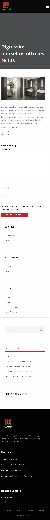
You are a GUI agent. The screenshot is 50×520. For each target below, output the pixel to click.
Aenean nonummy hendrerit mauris (19, 371)
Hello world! (10, 357)
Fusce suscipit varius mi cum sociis (19, 376)
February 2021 (11, 235)
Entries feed (10, 302)
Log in (8, 297)
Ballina (8, 510)
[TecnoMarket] (6, 6)
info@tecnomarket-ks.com (16, 470)
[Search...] (41, 329)
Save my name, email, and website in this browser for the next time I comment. (23, 207)
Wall (7, 271)
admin (6, 132)
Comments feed (12, 307)
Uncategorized (29, 132)
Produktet (29, 510)
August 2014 (10, 240)
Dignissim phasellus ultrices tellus (18, 362)
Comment (5, 149)
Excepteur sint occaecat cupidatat (18, 367)
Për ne (18, 510)
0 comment (5, 134)
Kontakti (41, 510)
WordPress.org (11, 312)
